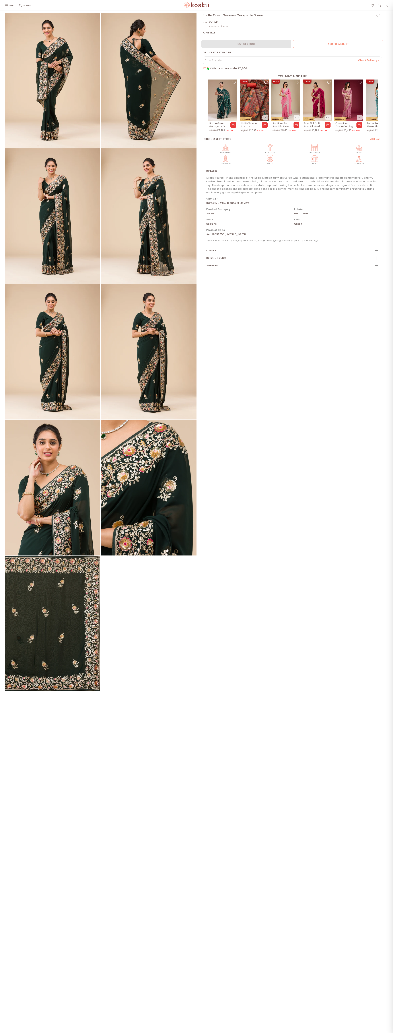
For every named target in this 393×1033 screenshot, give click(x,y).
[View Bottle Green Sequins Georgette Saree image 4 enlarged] (148, 216)
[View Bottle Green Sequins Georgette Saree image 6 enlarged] (148, 351)
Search (27, 5)
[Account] (386, 5)
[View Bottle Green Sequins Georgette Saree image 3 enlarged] (52, 216)
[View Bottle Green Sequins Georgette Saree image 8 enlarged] (148, 487)
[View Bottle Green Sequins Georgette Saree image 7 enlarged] (52, 487)
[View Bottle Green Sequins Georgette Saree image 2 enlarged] (148, 80)
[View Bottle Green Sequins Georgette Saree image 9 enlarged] (52, 623)
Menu (12, 5)
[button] (233, 125)
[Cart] (379, 5)
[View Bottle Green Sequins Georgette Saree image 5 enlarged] (52, 351)
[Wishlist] (372, 5)
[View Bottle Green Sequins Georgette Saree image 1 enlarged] (52, 80)
